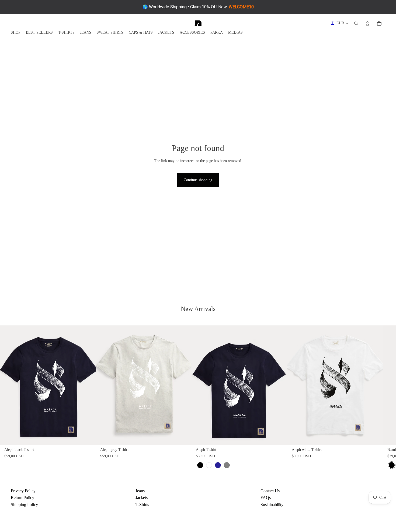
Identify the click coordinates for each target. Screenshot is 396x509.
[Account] (367, 23)
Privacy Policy (23, 491)
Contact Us (270, 491)
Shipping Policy (24, 504)
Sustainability (271, 504)
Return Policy (22, 497)
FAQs (265, 497)
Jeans (140, 491)
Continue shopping (198, 180)
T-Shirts (142, 504)
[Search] (356, 23)
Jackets (142, 497)
